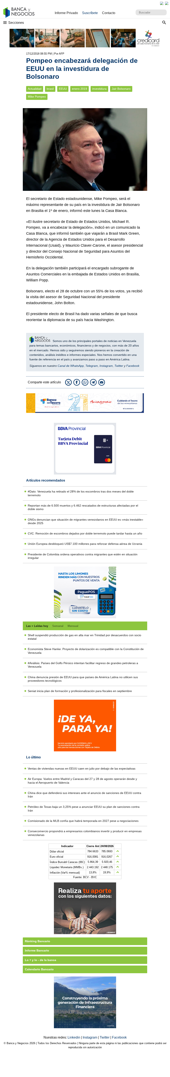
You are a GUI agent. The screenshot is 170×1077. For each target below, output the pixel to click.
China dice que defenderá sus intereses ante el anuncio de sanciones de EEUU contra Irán (84, 794)
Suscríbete (90, 13)
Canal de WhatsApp (71, 365)
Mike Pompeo (37, 96)
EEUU (63, 88)
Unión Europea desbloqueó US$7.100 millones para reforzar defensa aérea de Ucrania (85, 543)
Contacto (108, 13)
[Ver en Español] (166, 3)
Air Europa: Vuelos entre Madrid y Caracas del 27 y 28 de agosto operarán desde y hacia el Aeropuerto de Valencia (82, 780)
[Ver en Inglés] (161, 3)
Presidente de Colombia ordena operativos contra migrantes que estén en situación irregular (82, 556)
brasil (50, 88)
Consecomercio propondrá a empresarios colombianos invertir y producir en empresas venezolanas (85, 833)
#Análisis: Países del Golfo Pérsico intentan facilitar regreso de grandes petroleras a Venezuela (83, 664)
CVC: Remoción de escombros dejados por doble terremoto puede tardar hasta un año (85, 533)
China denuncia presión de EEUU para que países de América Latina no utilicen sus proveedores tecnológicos (83, 678)
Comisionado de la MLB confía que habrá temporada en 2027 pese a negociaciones (83, 820)
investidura (99, 88)
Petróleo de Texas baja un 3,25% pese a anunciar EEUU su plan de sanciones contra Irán (84, 808)
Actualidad (34, 88)
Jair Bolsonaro (121, 88)
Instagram (106, 365)
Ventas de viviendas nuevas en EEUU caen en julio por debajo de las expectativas (81, 768)
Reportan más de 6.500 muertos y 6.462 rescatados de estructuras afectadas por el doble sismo (83, 507)
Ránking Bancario (37, 941)
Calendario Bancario (39, 969)
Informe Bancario (37, 950)
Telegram (91, 365)
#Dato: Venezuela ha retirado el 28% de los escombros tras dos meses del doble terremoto (81, 493)
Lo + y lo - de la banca (40, 960)
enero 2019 (79, 88)
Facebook (132, 365)
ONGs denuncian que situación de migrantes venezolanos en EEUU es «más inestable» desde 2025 (85, 521)
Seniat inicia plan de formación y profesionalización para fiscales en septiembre (80, 691)
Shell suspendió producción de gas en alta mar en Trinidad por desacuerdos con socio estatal (84, 637)
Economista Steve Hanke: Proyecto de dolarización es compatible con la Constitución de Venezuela (86, 650)
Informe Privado (66, 13)
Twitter (118, 365)
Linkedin (74, 1037)
